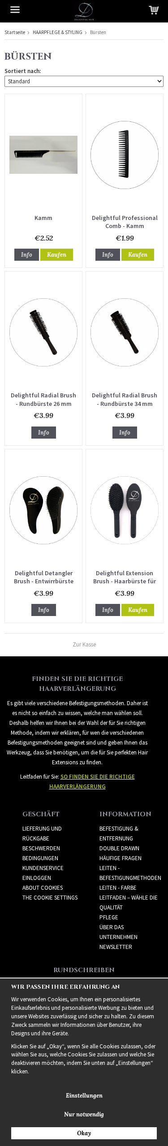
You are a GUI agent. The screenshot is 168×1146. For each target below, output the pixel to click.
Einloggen (36, 878)
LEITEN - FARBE (118, 888)
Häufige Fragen (120, 858)
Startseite (14, 32)
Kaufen (56, 254)
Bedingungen (40, 858)
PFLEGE (108, 917)
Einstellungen (84, 1095)
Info (26, 254)
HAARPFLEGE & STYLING (57, 32)
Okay (84, 1133)
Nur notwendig (84, 1114)
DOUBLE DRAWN (119, 848)
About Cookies (42, 888)
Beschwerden (41, 848)
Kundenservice (43, 868)
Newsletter (115, 947)
